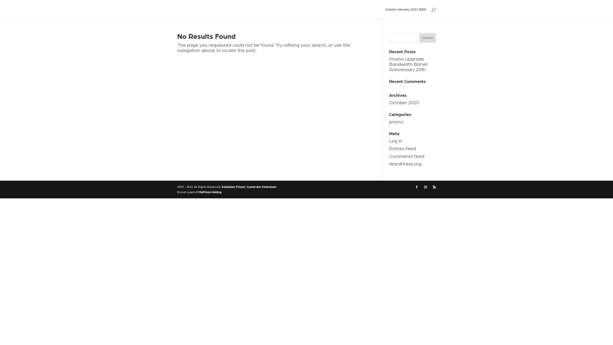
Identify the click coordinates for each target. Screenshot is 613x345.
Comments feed (406, 156)
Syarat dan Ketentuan (261, 186)
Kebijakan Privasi (233, 186)
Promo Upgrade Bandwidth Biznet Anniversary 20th (408, 64)
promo (396, 122)
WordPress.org (405, 164)
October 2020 (404, 102)
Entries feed (402, 148)
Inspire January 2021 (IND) (406, 9)
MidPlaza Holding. (210, 192)
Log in (395, 141)
